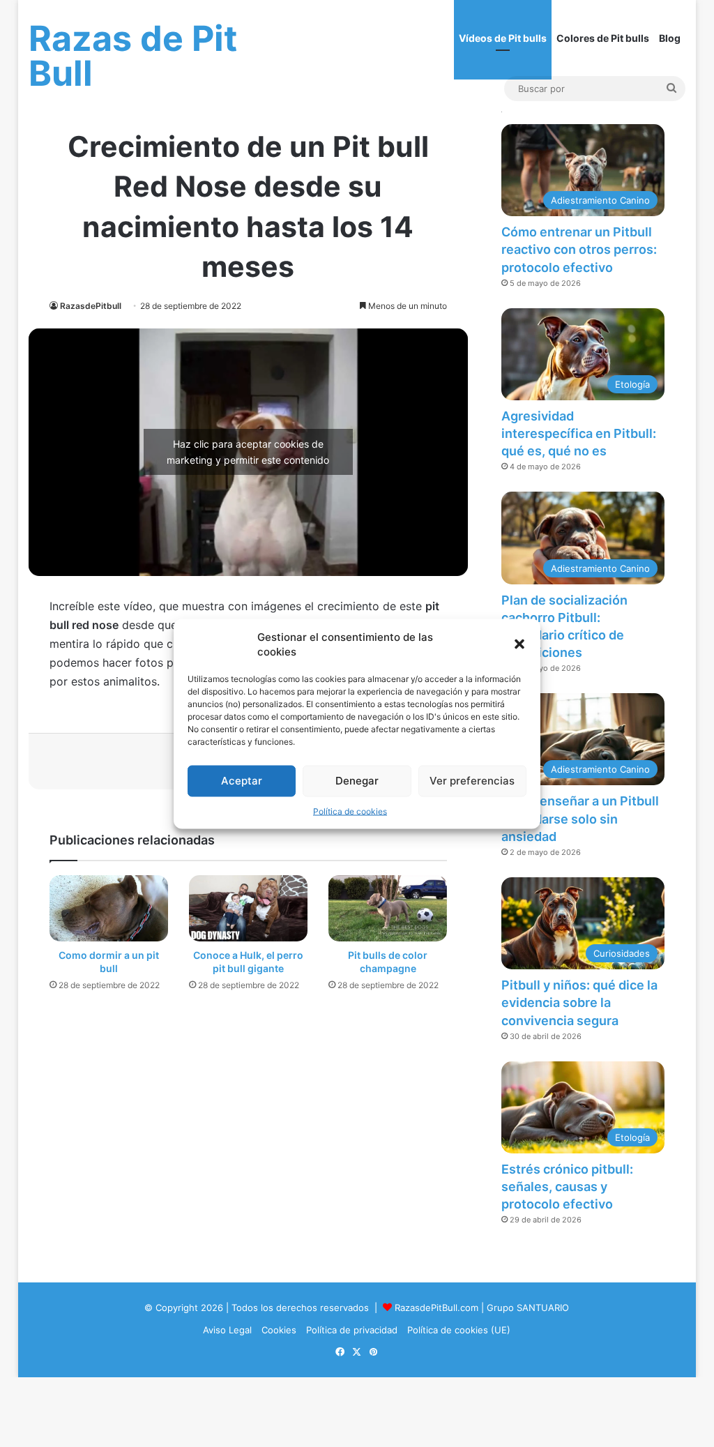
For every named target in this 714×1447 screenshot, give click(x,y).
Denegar (357, 780)
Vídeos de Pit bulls (503, 38)
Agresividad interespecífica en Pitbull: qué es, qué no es (578, 433)
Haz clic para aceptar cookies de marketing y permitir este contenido (248, 452)
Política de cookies (350, 810)
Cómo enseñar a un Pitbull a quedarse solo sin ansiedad (580, 818)
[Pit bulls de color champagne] (387, 908)
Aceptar (241, 780)
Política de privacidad (351, 1329)
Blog (670, 38)
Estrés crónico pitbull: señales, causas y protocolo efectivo (567, 1186)
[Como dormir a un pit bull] (109, 908)
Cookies (278, 1329)
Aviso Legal (227, 1329)
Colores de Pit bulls (602, 38)
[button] (519, 644)
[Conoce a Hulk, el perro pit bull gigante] (248, 908)
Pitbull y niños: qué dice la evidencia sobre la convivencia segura (579, 1002)
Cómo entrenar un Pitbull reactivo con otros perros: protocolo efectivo (579, 249)
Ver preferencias (472, 780)
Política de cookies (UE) (458, 1329)
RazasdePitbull (90, 306)
